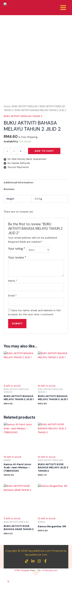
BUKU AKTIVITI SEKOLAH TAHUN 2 (23, 116)
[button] (8, 581)
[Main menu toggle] (63, 7)
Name (12, 280)
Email (12, 295)
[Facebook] (45, 561)
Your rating (16, 249)
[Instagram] (39, 561)
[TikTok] (26, 561)
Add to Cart (44, 150)
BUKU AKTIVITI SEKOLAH (25, 106)
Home (7, 106)
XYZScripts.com (49, 570)
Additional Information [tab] (18, 182)
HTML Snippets (22, 570)
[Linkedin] (33, 561)
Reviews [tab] (9, 189)
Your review (17, 257)
